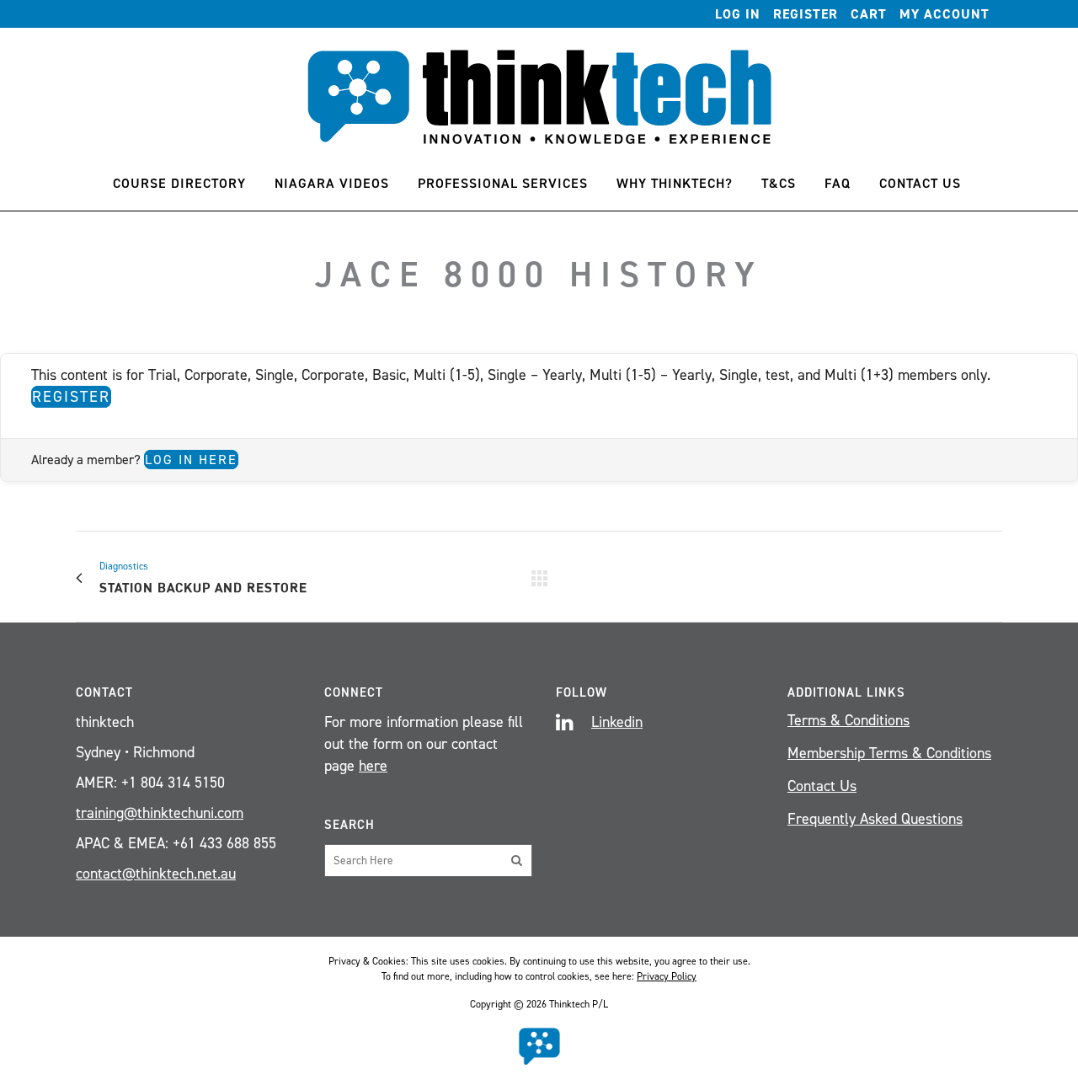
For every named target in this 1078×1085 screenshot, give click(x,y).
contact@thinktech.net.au (156, 873)
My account (944, 14)
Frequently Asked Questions (875, 819)
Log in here (191, 459)
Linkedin (617, 722)
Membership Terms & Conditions (889, 753)
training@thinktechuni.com (159, 813)
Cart (869, 14)
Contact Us (822, 786)
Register (805, 14)
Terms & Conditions (848, 720)
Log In (737, 14)
